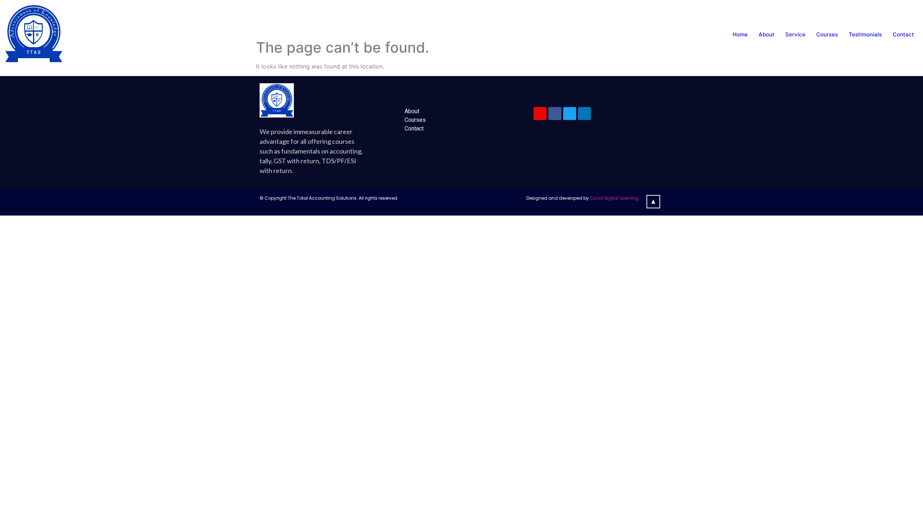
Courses (827, 34)
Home (740, 34)
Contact (903, 34)
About (766, 34)
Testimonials (865, 34)
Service (795, 34)
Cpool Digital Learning (614, 198)
